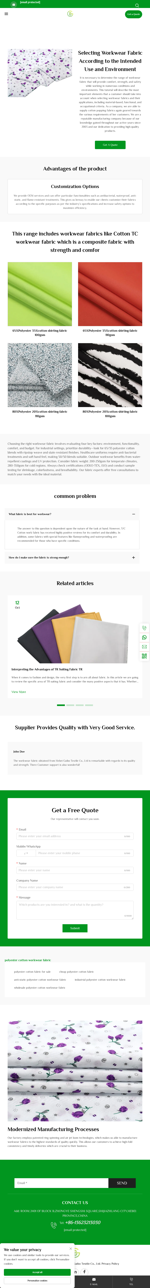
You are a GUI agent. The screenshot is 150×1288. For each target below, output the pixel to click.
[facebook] (84, 1272)
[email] (144, 646)
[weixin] (144, 656)
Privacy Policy (110, 1263)
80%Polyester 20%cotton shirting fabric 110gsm (39, 414)
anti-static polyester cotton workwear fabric (40, 979)
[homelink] (70, 13)
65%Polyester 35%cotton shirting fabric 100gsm (39, 333)
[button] (61, 705)
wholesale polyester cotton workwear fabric (39, 987)
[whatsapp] (144, 637)
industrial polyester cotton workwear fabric (100, 979)
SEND (122, 1183)
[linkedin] (75, 1272)
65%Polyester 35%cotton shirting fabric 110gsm (110, 333)
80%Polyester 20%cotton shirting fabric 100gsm (110, 414)
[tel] (144, 628)
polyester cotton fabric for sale (32, 971)
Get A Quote (110, 144)
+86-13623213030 (82, 1222)
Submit (75, 928)
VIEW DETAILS (40, 294)
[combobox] (26, 853)
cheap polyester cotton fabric (76, 971)
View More (19, 692)
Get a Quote (133, 14)
